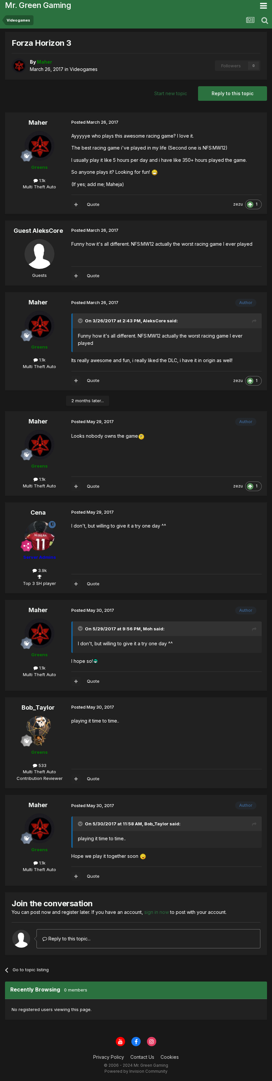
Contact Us (142, 1057)
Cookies (170, 1057)
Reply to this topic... (69, 938)
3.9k (42, 570)
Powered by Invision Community (136, 1071)
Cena (38, 512)
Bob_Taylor (38, 707)
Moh (148, 628)
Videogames (84, 69)
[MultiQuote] (76, 204)
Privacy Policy (108, 1057)
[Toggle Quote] (81, 320)
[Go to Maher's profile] (19, 65)
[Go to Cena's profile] (39, 536)
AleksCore (154, 320)
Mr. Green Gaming (38, 5)
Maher (38, 122)
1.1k (41, 180)
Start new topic (170, 93)
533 (41, 765)
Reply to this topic (232, 93)
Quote (93, 204)
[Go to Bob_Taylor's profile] (39, 731)
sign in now (156, 912)
